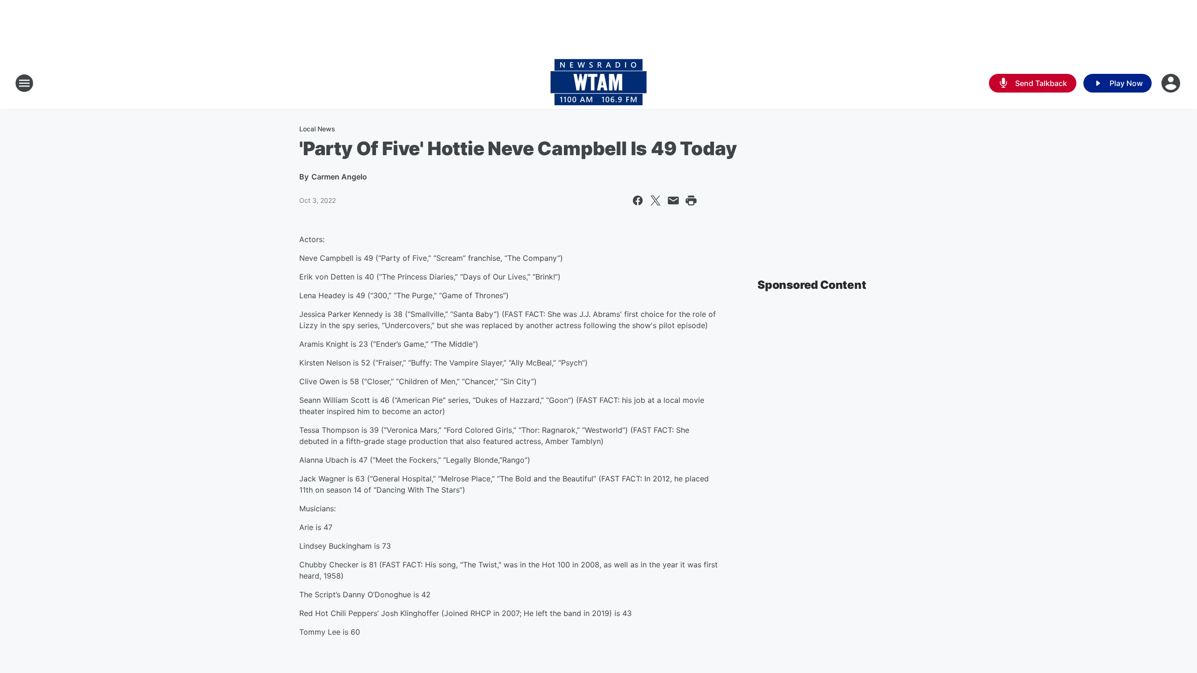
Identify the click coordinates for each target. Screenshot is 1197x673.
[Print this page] (691, 200)
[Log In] (1171, 83)
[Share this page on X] (655, 200)
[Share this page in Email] (673, 200)
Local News (317, 129)
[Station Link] (598, 83)
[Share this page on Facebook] (637, 200)
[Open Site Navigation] (24, 83)
